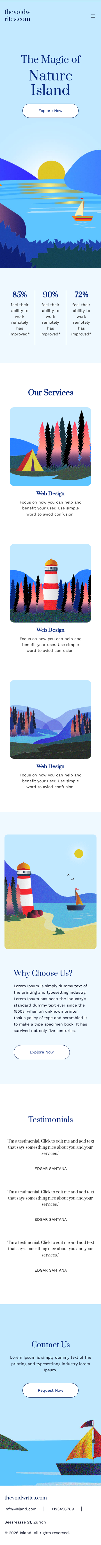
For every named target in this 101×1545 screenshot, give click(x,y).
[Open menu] (93, 16)
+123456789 (62, 1509)
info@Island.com (20, 1509)
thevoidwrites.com (17, 15)
